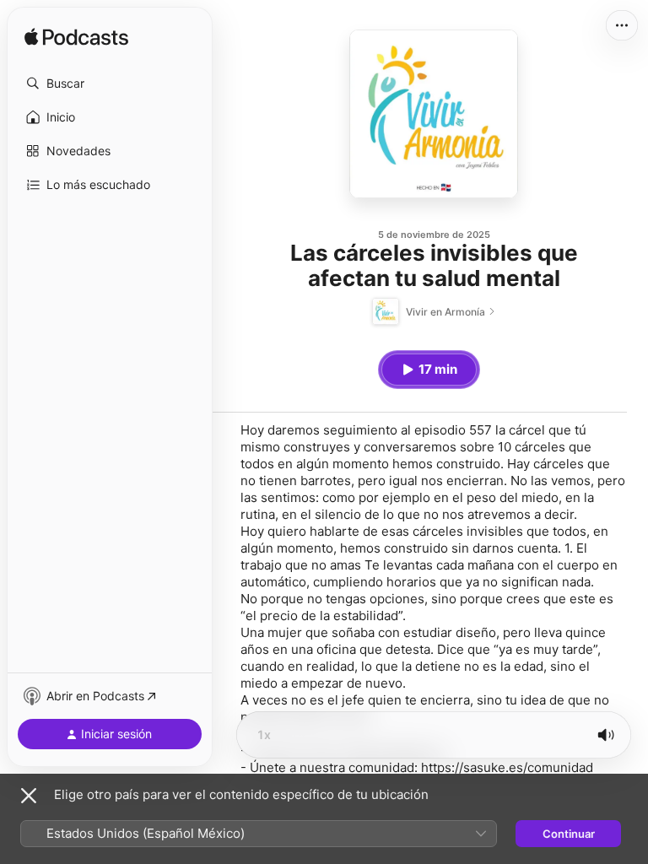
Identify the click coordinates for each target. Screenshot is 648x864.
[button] (110, 83)
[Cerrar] (28, 795)
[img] (76, 38)
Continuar (569, 833)
